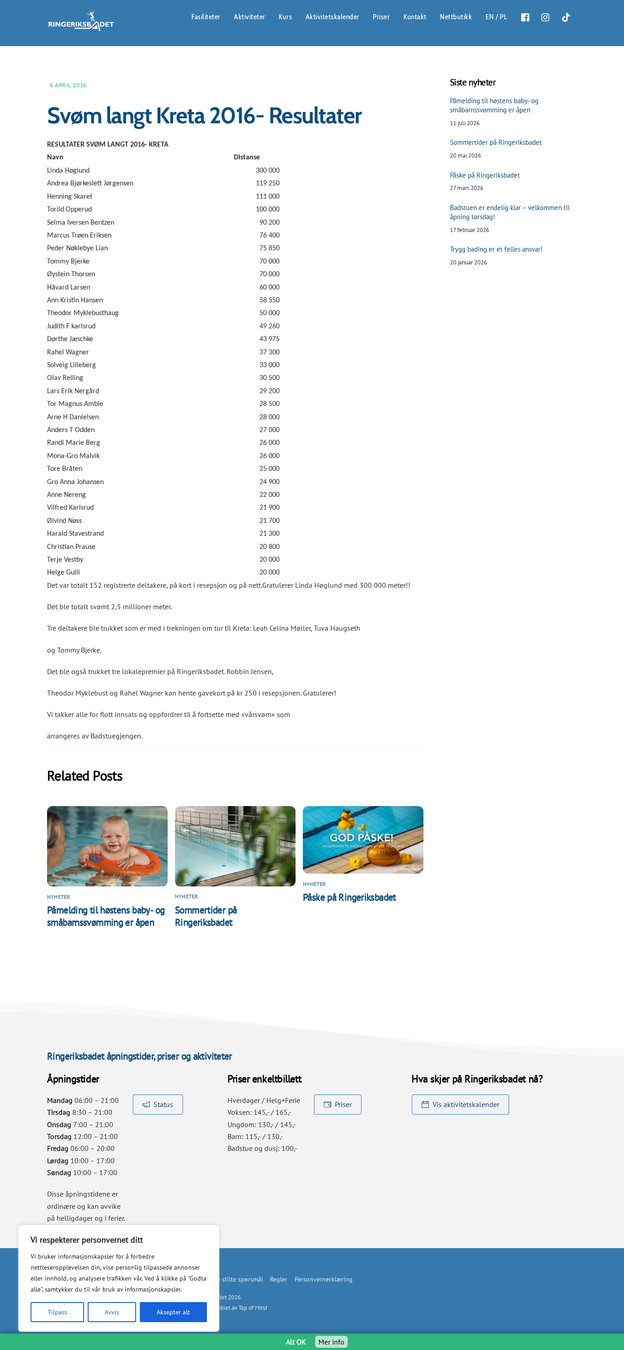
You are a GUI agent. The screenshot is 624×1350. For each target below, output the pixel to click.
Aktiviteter (249, 16)
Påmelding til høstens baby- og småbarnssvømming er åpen (105, 916)
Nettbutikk (456, 16)
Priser (381, 16)
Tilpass (57, 1312)
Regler (278, 1279)
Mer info (331, 1341)
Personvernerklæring (324, 1279)
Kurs (285, 16)
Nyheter (58, 896)
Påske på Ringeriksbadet (349, 897)
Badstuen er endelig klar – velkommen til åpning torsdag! (510, 212)
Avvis (112, 1312)
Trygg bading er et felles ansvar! (496, 249)
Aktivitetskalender (333, 16)
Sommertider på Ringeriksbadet (206, 916)
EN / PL (497, 16)
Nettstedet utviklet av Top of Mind (225, 1308)
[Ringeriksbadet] (81, 28)
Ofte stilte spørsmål (235, 1279)
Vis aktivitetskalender (466, 1104)
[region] (118, 1278)
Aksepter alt (173, 1312)
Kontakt (415, 16)
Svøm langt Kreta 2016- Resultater (204, 115)
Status (163, 1104)
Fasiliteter (206, 16)
